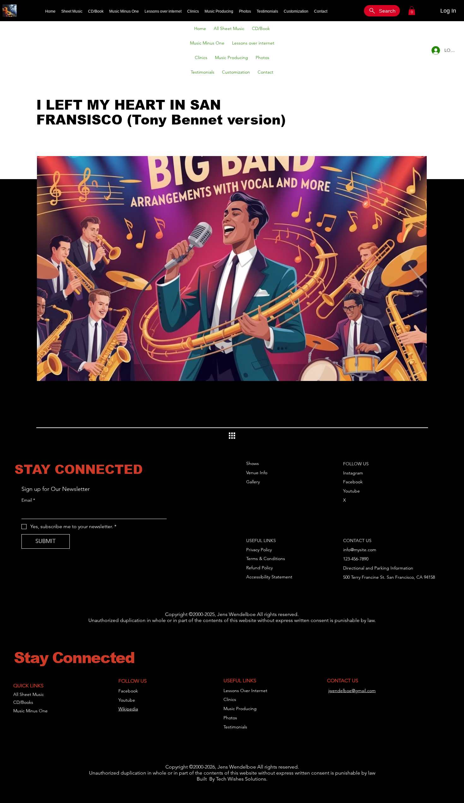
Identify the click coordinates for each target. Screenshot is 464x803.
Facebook (353, 482)
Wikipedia (128, 709)
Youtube (351, 491)
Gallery (253, 482)
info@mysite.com (359, 549)
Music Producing (240, 708)
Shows (252, 463)
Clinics (229, 699)
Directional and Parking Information (378, 568)
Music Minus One (30, 711)
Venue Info (256, 472)
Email (28, 500)
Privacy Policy (259, 549)
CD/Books (23, 702)
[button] (411, 10)
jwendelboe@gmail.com (352, 690)
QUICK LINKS (28, 686)
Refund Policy (259, 568)
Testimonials (235, 727)
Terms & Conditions (265, 558)
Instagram (353, 473)
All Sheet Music (28, 694)
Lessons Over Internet (245, 690)
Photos (230, 718)
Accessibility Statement (269, 577)
